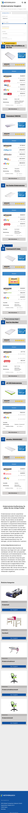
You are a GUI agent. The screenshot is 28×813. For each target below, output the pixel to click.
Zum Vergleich (14, 609)
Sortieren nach (5, 16)
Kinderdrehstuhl (7, 718)
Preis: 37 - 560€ (5, 22)
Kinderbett (5, 605)
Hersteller (4, 31)
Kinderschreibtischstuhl (10, 689)
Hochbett (5, 633)
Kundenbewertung (5, 26)
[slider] (2, 23)
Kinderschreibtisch (8, 661)
